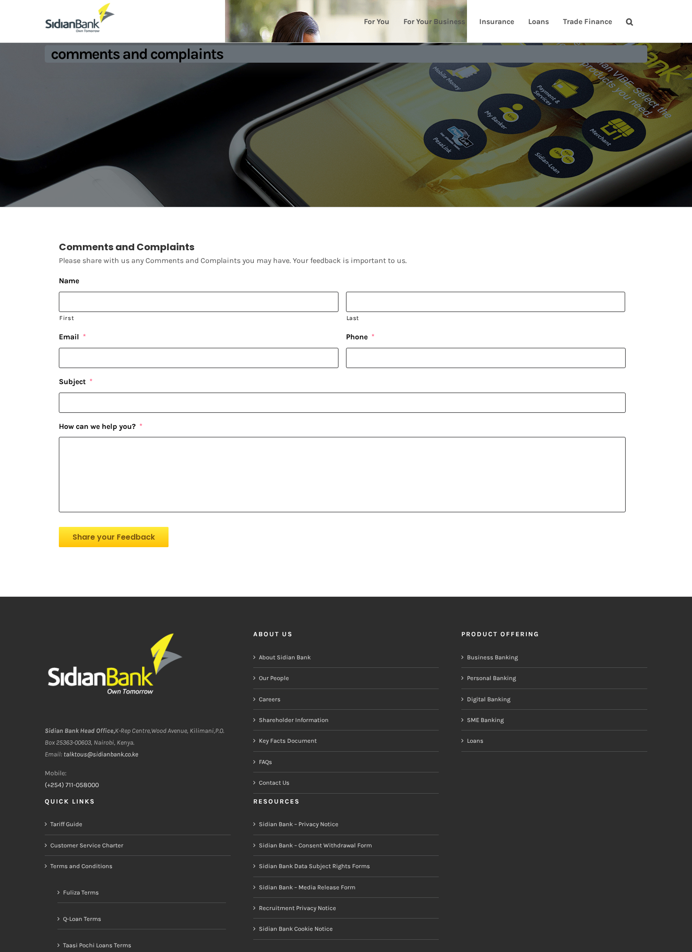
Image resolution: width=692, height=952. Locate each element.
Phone (360, 336)
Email (72, 336)
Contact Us (274, 782)
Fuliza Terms (81, 892)
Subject (76, 381)
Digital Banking (488, 699)
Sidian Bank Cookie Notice (296, 928)
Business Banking (492, 657)
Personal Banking (491, 677)
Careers (270, 699)
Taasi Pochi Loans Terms (97, 945)
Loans (475, 740)
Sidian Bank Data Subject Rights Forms (314, 866)
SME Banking (485, 719)
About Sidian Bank (285, 657)
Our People (274, 677)
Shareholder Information (294, 719)
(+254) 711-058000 (72, 785)
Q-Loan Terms (82, 918)
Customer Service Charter (86, 845)
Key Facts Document (288, 740)
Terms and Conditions (81, 866)
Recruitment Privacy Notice (297, 907)
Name (69, 280)
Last (353, 317)
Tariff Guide (66, 824)
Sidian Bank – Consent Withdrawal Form (315, 845)
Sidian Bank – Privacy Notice (298, 824)
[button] (629, 20)
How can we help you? (101, 426)
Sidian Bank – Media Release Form (307, 887)
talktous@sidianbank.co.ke (101, 754)
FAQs (265, 761)
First (66, 317)
